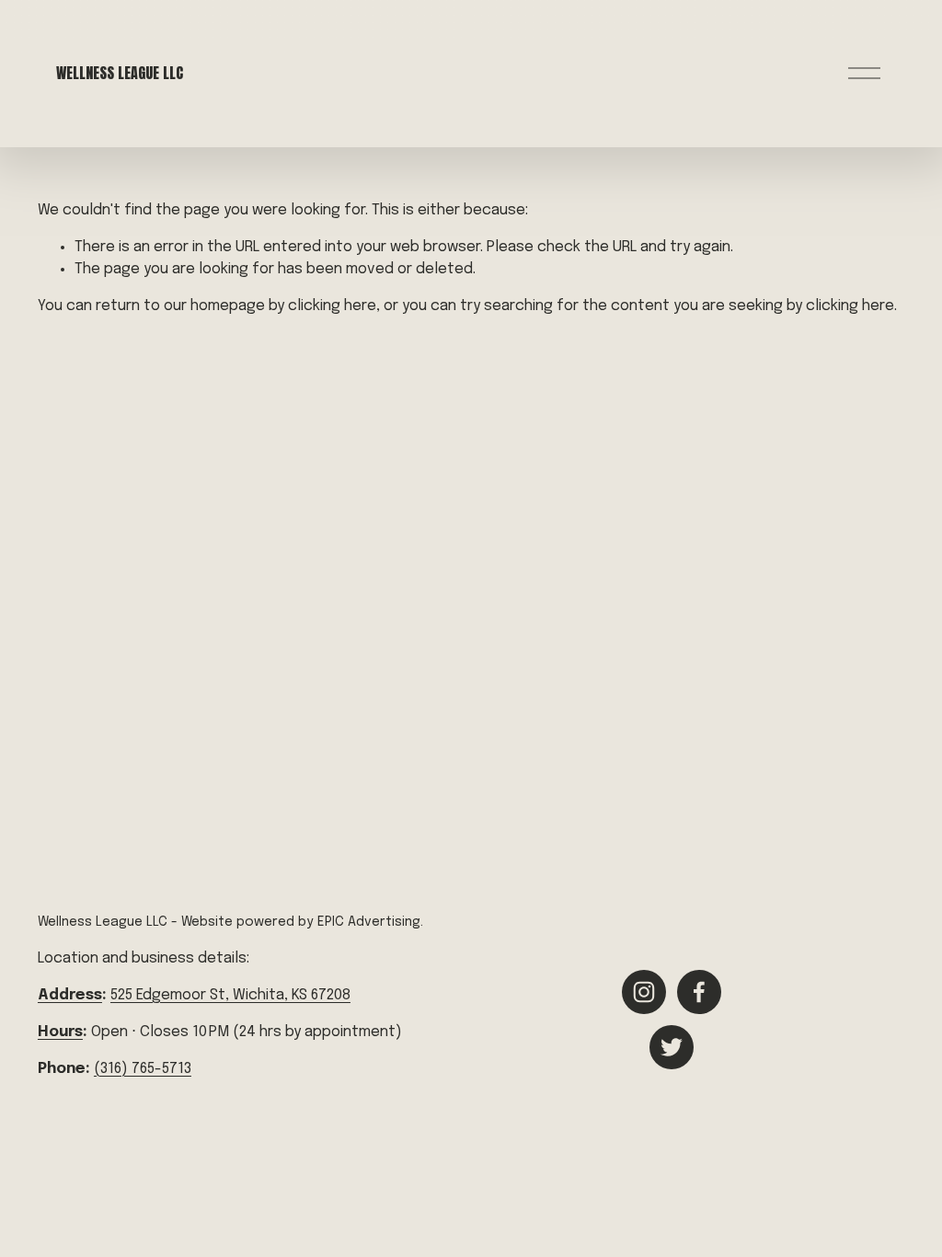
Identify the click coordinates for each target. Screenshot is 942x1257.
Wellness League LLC (119, 73)
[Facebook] (699, 992)
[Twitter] (671, 1047)
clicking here (332, 306)
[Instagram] (644, 992)
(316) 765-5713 (142, 1069)
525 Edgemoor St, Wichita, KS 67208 (230, 995)
